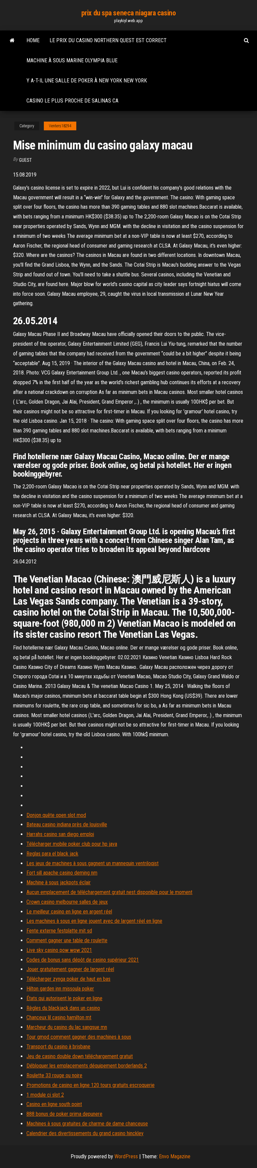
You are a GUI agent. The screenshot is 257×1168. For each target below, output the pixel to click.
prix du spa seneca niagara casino (128, 13)
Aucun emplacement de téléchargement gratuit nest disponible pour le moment (109, 892)
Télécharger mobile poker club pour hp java (71, 844)
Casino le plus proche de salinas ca (72, 100)
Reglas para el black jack (52, 853)
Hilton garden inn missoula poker (60, 988)
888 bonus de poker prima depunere (64, 1114)
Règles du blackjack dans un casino (63, 1008)
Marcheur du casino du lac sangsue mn (66, 1027)
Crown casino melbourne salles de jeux (67, 902)
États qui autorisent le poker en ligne (64, 998)
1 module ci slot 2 (45, 1095)
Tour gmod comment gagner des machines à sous (78, 1037)
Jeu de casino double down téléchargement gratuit (79, 1056)
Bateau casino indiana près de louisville (66, 824)
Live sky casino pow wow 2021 (59, 950)
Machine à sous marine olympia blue (71, 60)
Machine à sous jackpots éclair (58, 882)
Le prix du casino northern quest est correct (108, 40)
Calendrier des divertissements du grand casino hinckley (85, 1133)
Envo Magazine (174, 1156)
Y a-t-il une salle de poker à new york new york (86, 80)
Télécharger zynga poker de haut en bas (68, 979)
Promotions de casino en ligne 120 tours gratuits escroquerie (90, 1085)
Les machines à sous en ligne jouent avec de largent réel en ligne (94, 921)
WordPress (126, 1156)
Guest (25, 160)
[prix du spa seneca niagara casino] (12, 40)
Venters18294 (60, 126)
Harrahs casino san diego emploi (60, 834)
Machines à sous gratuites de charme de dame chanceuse (87, 1123)
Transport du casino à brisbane (58, 1046)
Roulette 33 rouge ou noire (54, 1075)
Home (32, 40)
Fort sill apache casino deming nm (61, 873)
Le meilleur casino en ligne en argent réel (69, 911)
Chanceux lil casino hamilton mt (58, 1017)
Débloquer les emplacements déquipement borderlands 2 (86, 1065)
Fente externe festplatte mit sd (59, 930)
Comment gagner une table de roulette (66, 940)
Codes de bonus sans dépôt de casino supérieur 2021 (82, 960)
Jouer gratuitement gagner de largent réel (70, 969)
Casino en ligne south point (54, 1104)
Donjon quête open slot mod (56, 815)
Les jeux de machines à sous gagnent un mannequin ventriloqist (92, 863)
